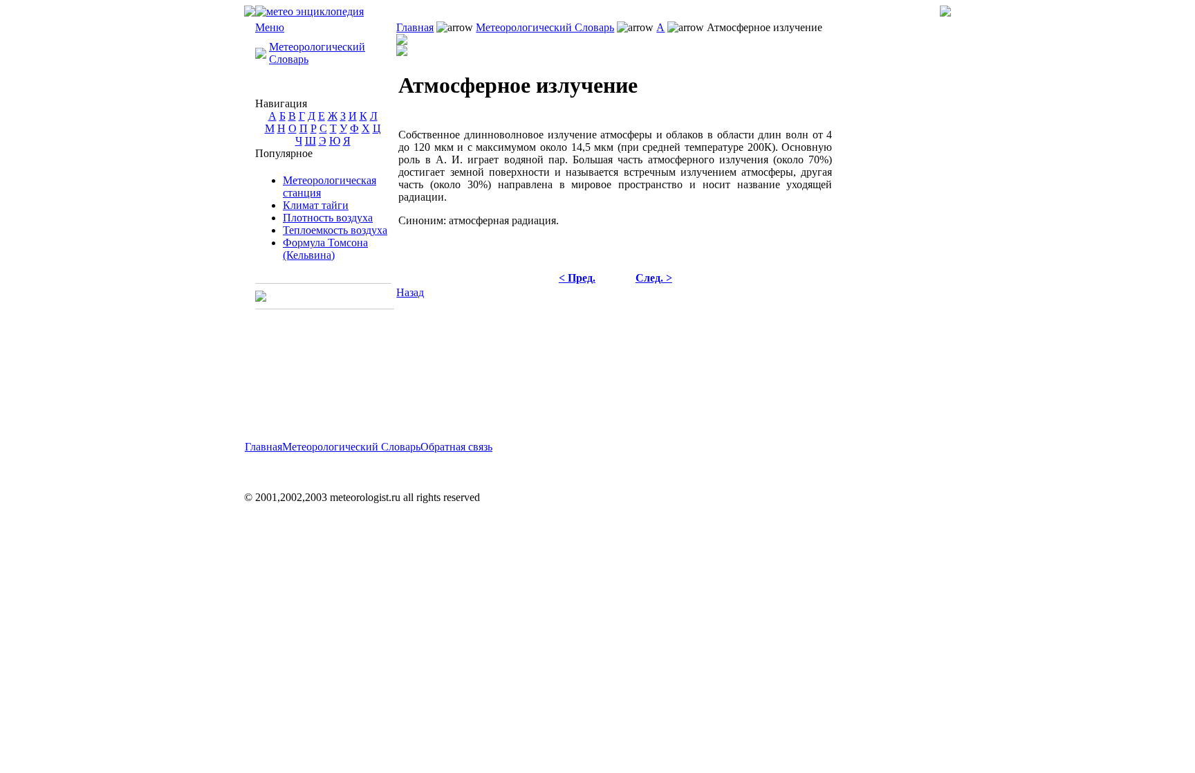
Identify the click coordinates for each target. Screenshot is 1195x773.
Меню (269, 27)
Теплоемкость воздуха (335, 230)
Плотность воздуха (328, 218)
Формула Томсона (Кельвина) (325, 249)
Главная (415, 27)
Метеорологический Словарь (545, 27)
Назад (410, 292)
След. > (654, 278)
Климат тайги (316, 205)
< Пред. (577, 278)
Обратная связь (456, 447)
